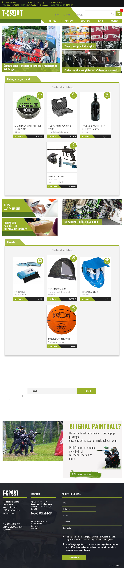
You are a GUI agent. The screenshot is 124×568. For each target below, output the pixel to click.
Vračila (34, 528)
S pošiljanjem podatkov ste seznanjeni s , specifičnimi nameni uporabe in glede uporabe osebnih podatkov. (63, 400)
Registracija (78, 14)
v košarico (19, 136)
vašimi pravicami (84, 400)
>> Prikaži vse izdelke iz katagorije (62, 87)
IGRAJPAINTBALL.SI (11, 2)
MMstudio (119, 566)
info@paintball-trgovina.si (38, 5)
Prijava (56, 14)
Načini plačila (36, 523)
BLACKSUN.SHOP (56, 2)
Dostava (35, 526)
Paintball (53, 21)
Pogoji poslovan (38, 521)
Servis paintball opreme (41, 504)
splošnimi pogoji (48, 400)
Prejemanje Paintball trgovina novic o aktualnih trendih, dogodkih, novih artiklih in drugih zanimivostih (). (63, 396)
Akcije (98, 21)
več (101, 396)
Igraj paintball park (39, 501)
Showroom (83, 21)
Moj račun (66, 14)
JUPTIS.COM (34, 2)
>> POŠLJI (87, 390)
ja (46, 521)
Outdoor (67, 21)
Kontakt (112, 21)
